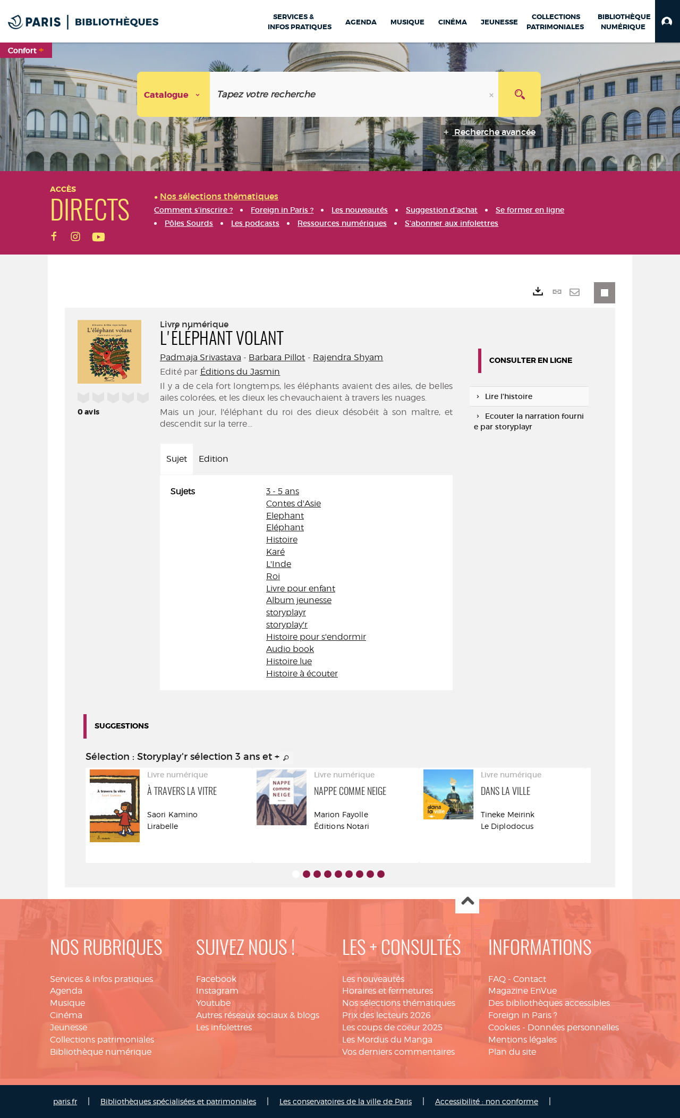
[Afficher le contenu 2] (306, 874)
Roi (273, 576)
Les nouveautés (373, 979)
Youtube (213, 1003)
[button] (667, 21)
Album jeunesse (299, 600)
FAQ (497, 979)
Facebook (216, 979)
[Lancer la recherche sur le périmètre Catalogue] (519, 94)
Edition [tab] (213, 459)
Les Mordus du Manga (387, 1040)
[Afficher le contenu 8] (370, 874)
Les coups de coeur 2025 (392, 1027)
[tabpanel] (306, 583)
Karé (275, 552)
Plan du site (512, 1052)
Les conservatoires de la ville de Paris (345, 1101)
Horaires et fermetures (387, 991)
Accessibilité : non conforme (486, 1101)
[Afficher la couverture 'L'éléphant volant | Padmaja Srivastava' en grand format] (109, 350)
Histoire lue (289, 661)
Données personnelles (573, 1027)
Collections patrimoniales (102, 1040)
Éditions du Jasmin (240, 372)
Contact (529, 979)
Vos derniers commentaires (398, 1052)
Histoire (282, 540)
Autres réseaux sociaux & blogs (257, 1015)
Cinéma (66, 1015)
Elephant (285, 516)
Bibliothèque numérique (100, 1052)
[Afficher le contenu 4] (328, 874)
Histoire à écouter (302, 673)
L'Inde (278, 564)
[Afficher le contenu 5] (338, 874)
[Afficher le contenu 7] (359, 874)
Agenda (66, 991)
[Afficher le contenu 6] (349, 874)
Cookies (504, 1027)
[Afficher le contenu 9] (381, 874)
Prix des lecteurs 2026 (386, 1015)
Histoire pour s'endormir (316, 637)
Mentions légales (522, 1040)
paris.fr (65, 1101)
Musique (67, 1003)
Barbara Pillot (277, 357)
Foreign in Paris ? (522, 1015)
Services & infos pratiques (101, 979)
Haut (467, 902)
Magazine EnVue (522, 991)
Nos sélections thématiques (398, 1003)
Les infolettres (224, 1027)
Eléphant (285, 527)
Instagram (217, 991)
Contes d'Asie (293, 503)
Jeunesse (68, 1027)
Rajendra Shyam (348, 357)
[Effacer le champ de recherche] (492, 94)
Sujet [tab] (176, 459)
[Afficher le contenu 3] (317, 874)
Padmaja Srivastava (200, 357)
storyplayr (286, 612)
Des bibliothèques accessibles (549, 1003)
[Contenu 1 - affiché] (296, 874)
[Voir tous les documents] (286, 758)
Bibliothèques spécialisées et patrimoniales (178, 1101)
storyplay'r (287, 625)
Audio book (290, 649)
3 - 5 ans (282, 491)
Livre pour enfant (300, 588)
